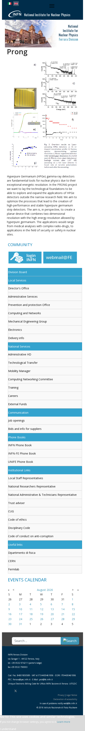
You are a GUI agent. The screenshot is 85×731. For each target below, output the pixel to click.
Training (13, 387)
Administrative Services (23, 296)
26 (41, 619)
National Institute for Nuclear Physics (47, 14)
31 (20, 624)
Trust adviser (16, 503)
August (41, 590)
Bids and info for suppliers (25, 429)
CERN (11, 561)
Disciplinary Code (19, 528)
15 (73, 609)
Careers (13, 396)
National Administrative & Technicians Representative (42, 495)
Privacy (61, 695)
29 (73, 619)
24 (20, 619)
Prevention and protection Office (29, 305)
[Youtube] (22, 691)
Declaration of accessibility (65, 699)
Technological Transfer (23, 363)
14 (62, 609)
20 (52, 614)
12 (41, 609)
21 (62, 614)
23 (9, 619)
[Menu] (52, 6)
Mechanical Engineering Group (27, 321)
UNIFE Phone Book (20, 462)
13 (52, 609)
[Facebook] (8, 691)
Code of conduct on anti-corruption (30, 536)
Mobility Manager (19, 371)
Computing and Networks (24, 313)
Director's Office (18, 288)
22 (73, 614)
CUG (11, 511)
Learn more (63, 722)
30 (9, 624)
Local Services (17, 280)
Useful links (15, 544)
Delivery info (16, 338)
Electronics (15, 330)
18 (31, 614)
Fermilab (13, 569)
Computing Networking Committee (30, 379)
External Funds (17, 404)
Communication (18, 412)
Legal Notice (71, 695)
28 (62, 619)
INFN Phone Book (20, 445)
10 (20, 609)
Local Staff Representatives (25, 478)
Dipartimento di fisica (21, 553)
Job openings (16, 420)
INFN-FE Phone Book (22, 453)
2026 (50, 590)
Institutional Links (19, 470)
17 (20, 614)
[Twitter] (15, 691)
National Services (19, 346)
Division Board (17, 272)
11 (31, 609)
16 (9, 614)
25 (31, 619)
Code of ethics (17, 519)
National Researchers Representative (32, 486)
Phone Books (17, 437)
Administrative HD (19, 354)
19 (41, 614)
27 (52, 619)
